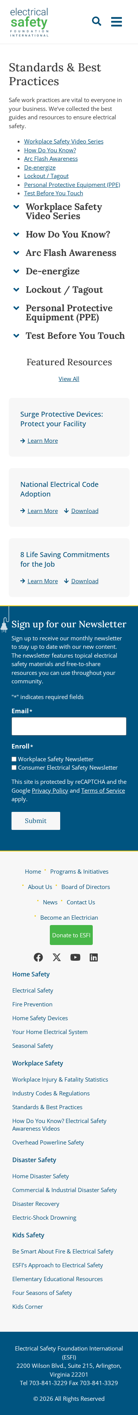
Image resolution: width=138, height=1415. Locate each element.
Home (33, 871)
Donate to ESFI (71, 935)
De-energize (40, 167)
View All (69, 379)
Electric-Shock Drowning (44, 1217)
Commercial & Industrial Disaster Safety (64, 1190)
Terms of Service (103, 790)
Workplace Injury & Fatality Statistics (60, 1079)
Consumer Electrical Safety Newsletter (68, 767)
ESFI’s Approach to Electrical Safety (57, 1265)
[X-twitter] (56, 957)
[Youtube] (75, 957)
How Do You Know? (50, 150)
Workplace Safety (37, 1063)
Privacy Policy (50, 790)
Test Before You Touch (53, 193)
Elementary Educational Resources (57, 1279)
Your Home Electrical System (50, 1032)
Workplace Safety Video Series (64, 141)
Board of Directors (85, 887)
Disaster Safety (34, 1160)
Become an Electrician (69, 917)
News (50, 902)
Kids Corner (27, 1306)
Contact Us (81, 902)
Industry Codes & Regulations (51, 1093)
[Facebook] (38, 957)
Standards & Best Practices (47, 1107)
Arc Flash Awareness (51, 158)
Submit (36, 820)
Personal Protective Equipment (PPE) (72, 184)
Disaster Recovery (35, 1203)
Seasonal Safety (32, 1045)
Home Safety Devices (40, 1018)
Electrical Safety (32, 990)
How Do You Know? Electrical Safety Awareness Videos (59, 1124)
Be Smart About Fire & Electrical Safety (62, 1251)
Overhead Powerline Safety (48, 1142)
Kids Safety (28, 1235)
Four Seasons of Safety (42, 1292)
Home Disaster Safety (40, 1176)
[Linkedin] (93, 957)
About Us (40, 887)
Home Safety (31, 974)
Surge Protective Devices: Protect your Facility (61, 418)
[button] (117, 22)
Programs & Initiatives (79, 871)
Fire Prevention (32, 1004)
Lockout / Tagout (46, 176)
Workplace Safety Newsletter (56, 759)
